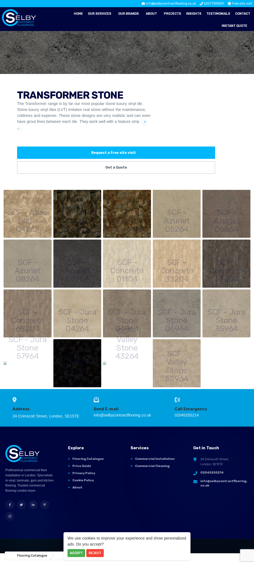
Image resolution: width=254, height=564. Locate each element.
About (151, 14)
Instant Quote (234, 26)
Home (78, 14)
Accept (76, 553)
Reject (95, 553)
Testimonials (218, 14)
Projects (172, 14)
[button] (100, 13)
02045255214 (212, 472)
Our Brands (128, 14)
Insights (193, 14)
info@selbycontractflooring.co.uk (223, 483)
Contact (242, 14)
